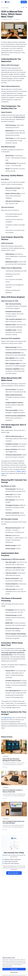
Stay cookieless (14, 972)
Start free (23, 2)
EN (23, 7)
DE (26, 7)
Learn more (9, 966)
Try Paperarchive (6, 717)
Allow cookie (14, 969)
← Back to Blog (4, 7)
